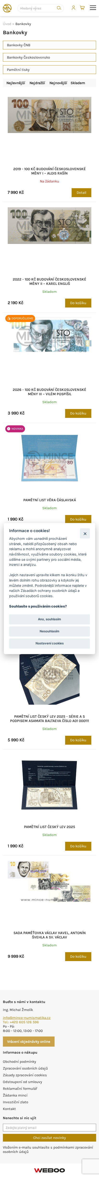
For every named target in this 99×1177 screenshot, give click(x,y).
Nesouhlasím (49, 631)
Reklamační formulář (20, 1088)
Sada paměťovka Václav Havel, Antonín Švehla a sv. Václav (49, 935)
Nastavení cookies (50, 643)
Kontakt (9, 1109)
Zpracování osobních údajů (25, 1068)
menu (93, 8)
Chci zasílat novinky (49, 1138)
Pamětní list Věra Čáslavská (49, 500)
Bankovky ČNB (18, 45)
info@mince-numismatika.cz (26, 1018)
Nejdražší (37, 83)
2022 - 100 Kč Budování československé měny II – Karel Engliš (49, 281)
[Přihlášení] (73, 8)
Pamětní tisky (18, 69)
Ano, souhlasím (49, 619)
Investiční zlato (15, 1102)
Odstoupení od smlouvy (22, 1082)
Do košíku (78, 303)
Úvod (7, 24)
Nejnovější (58, 83)
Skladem (78, 83)
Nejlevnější (15, 83)
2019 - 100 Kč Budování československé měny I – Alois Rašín (49, 171)
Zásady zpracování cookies (25, 1075)
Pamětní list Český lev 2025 (49, 827)
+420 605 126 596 (24, 1022)
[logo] (7, 8)
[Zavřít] (85, 533)
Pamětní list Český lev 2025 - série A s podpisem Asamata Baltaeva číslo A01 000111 (49, 718)
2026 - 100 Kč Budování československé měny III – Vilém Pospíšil (49, 392)
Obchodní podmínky (19, 1061)
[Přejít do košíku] (82, 8)
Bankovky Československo (28, 57)
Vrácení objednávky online (28, 1041)
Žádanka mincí (15, 1095)
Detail (81, 192)
